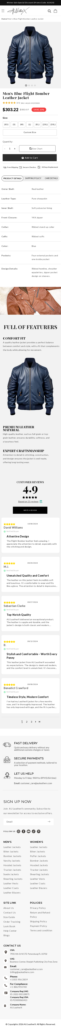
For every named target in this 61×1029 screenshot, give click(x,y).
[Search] (49, 11)
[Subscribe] (50, 821)
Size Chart (37, 148)
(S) (14, 124)
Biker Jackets (11, 851)
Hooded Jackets (12, 865)
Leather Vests (10, 883)
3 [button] (31, 721)
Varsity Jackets (11, 860)
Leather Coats (11, 888)
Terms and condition (41, 930)
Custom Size (30, 132)
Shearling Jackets (13, 878)
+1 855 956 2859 (19, 978)
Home (4, 19)
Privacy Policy (38, 907)
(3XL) (53, 124)
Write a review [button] (30, 510)
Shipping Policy (38, 921)
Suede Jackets (11, 874)
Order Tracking (11, 921)
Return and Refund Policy (40, 914)
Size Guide (9, 917)
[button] (55, 11)
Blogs (6, 935)
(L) (29, 124)
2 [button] (27, 721)
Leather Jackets (12, 847)
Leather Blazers (12, 892)
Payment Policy (38, 926)
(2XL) (45, 124)
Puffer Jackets (38, 856)
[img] (9, 524)
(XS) (6, 124)
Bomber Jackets (12, 856)
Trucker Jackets (12, 869)
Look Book (9, 926)
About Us (8, 907)
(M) (22, 124)
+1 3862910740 (19, 985)
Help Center (10, 930)
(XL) (37, 124)
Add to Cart (31, 157)
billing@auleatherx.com (22, 972)
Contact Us (9, 912)
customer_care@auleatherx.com (36, 783)
